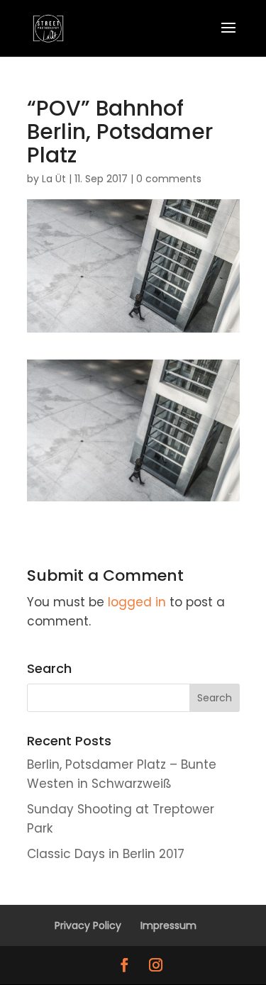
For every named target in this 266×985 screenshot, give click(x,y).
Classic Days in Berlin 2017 (105, 853)
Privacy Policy (88, 925)
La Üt (54, 179)
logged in (137, 602)
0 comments (168, 179)
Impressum (168, 925)
